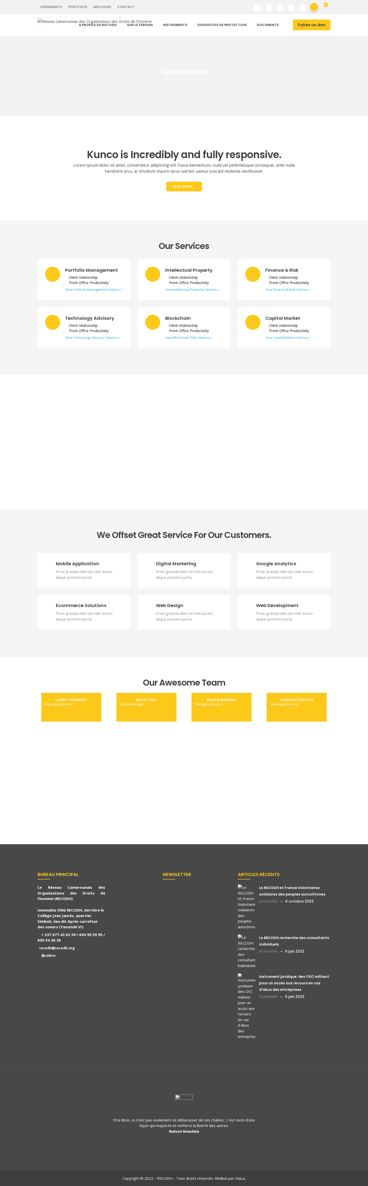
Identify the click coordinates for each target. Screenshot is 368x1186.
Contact (126, 7)
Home (170, 79)
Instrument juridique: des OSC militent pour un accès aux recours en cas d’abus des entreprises (294, 983)
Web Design (169, 605)
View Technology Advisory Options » (92, 337)
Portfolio (77, 7)
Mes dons (102, 7)
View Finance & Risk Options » (287, 289)
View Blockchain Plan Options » (188, 337)
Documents (268, 25)
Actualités (268, 901)
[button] (324, 7)
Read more (182, 186)
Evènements (51, 7)
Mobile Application (77, 563)
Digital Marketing (176, 563)
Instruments (175, 25)
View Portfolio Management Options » (93, 289)
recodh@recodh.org (56, 948)
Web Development (277, 605)
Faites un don (311, 25)
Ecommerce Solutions (81, 605)
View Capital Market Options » (287, 337)
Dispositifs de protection (222, 25)
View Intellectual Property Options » (192, 289)
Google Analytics (276, 563)
